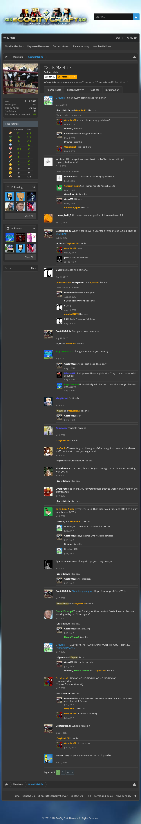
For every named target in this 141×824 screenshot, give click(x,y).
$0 (35, 111)
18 (33, 187)
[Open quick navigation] (134, 56)
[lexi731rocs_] (9, 206)
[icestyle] (9, 196)
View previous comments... (69, 115)
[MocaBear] (20, 196)
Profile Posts (54, 89)
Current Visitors (61, 46)
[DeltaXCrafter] (20, 237)
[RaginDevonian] (9, 237)
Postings (94, 89)
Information (112, 89)
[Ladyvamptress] (31, 206)
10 (33, 228)
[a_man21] (9, 248)
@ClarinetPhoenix (65, 648)
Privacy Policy (123, 795)
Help (88, 795)
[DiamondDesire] (31, 196)
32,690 (32, 107)
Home (16, 795)
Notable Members (14, 46)
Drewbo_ (68, 128)
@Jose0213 (109, 82)
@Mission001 (70, 386)
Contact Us (28, 795)
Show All (29, 215)
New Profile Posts (102, 46)
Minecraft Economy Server (53, 795)
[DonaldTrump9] (20, 206)
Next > (69, 772)
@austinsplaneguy (82, 591)
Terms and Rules (103, 795)
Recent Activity (81, 46)
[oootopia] (31, 237)
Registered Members (38, 46)
